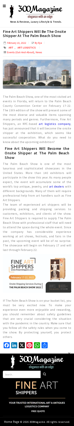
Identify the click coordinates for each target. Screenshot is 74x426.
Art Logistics (26, 47)
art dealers (56, 186)
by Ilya (38, 43)
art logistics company (54, 124)
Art (11, 47)
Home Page (12, 422)
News (39, 52)
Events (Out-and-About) (20, 52)
